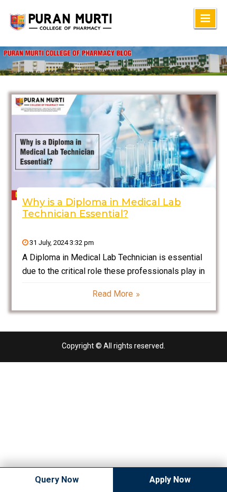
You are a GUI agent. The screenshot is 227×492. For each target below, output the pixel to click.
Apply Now (170, 480)
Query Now (57, 480)
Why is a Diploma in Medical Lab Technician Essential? (101, 208)
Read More (112, 294)
